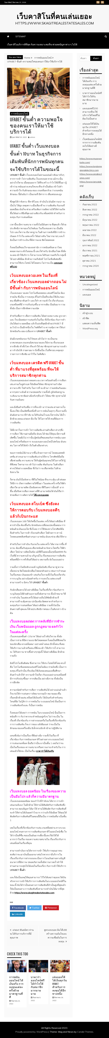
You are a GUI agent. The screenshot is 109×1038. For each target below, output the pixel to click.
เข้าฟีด (85, 318)
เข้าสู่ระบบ (87, 313)
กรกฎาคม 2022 (90, 214)
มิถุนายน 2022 (89, 219)
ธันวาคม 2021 (89, 250)
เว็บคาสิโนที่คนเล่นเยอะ (54, 16)
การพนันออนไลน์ (19, 113)
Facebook (18, 907)
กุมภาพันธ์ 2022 (90, 240)
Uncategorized (90, 284)
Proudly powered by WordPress (31, 1031)
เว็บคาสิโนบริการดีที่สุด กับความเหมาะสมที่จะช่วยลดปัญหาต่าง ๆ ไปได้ (102, 2)
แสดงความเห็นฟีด (91, 323)
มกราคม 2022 (89, 245)
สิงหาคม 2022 (89, 209)
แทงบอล (86, 294)
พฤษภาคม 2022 (90, 224)
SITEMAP (98, 2)
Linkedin (18, 914)
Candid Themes (85, 1031)
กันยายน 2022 (89, 204)
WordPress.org (90, 328)
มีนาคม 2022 (89, 235)
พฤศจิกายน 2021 (91, 255)
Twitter (35, 907)
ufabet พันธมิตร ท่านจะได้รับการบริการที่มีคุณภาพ (22, 933)
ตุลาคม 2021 (89, 260)
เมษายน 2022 (89, 230)
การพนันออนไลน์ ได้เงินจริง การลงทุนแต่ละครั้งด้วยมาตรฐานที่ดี (16, 987)
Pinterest (52, 907)
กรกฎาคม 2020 (90, 265)
